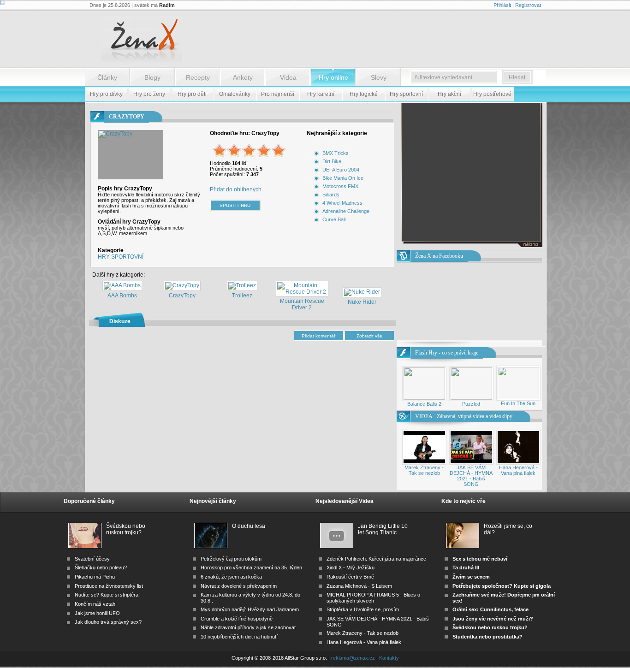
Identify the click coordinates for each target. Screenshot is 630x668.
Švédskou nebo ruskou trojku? (125, 529)
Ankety (243, 77)
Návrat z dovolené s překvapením (239, 586)
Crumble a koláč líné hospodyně (237, 618)
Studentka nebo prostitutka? (487, 636)
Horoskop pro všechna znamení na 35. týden (251, 567)
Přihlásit (502, 5)
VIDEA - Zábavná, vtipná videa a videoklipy (463, 416)
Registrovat (528, 5)
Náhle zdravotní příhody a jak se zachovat (248, 627)
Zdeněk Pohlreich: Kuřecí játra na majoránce (376, 559)
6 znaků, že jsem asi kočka (231, 576)
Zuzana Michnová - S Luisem (359, 586)
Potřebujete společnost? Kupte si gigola (501, 586)
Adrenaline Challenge (345, 211)
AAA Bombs (122, 295)
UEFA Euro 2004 (340, 169)
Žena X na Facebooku (439, 256)
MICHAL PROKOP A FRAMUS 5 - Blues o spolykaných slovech (373, 597)
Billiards (330, 194)
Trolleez (242, 295)
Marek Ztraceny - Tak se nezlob (424, 470)
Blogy (152, 77)
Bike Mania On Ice (342, 178)
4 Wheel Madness (342, 203)
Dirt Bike (331, 161)
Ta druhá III (465, 567)
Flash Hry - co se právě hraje (446, 352)
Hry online (333, 77)
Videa (288, 77)
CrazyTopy (182, 295)
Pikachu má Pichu (95, 576)
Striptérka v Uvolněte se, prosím (363, 609)
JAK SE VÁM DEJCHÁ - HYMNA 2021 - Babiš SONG (471, 476)
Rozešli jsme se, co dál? (508, 529)
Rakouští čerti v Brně (350, 576)
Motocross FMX (340, 186)
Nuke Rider (362, 302)
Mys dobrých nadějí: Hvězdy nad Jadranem (250, 609)
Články (107, 77)
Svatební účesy (92, 559)
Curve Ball (333, 219)
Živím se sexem (471, 576)
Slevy (378, 77)
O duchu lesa (248, 526)
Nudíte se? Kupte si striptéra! (107, 594)
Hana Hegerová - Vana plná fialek (518, 470)
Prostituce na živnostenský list (109, 586)
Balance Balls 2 (424, 404)
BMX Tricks (335, 153)
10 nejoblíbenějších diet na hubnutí (239, 636)
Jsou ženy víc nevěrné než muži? (492, 618)
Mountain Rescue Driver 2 (302, 304)
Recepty (198, 77)
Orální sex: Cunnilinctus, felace (490, 609)
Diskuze (120, 321)
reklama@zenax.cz (353, 658)
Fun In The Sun (518, 403)
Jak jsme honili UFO (97, 613)
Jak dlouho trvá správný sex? (108, 622)
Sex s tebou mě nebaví (479, 559)
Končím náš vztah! (96, 604)
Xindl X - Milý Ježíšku (350, 567)
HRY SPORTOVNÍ (120, 257)
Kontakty (389, 658)
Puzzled (471, 404)
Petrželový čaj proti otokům (231, 559)
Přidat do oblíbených (236, 189)
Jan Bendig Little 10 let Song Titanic (383, 529)
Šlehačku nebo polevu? (101, 567)
